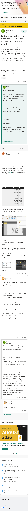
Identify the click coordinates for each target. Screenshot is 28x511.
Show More (8, 414)
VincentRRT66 (15, 466)
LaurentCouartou (9, 278)
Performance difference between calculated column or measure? (15, 471)
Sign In (24, 17)
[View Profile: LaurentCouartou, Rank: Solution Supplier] (3, 278)
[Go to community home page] (9, 17)
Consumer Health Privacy (20, 508)
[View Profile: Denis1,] (4, 87)
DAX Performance (8, 485)
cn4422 (13, 492)
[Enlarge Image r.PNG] (14, 265)
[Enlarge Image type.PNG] (14, 225)
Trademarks (3, 505)
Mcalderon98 (15, 487)
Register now (4, 12)
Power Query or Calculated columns (13, 490)
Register (20, 17)
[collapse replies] (14, 151)
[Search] (16, 17)
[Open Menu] (26, 21)
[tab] (13, 453)
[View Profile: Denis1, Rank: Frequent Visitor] (3, 31)
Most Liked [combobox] (23, 148)
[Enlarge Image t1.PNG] (13, 196)
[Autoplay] (11, 453)
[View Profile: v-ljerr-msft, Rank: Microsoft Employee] (3, 153)
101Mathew (14, 481)
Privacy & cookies (14, 503)
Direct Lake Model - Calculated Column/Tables (12, 478)
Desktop (4, 21)
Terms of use (22, 503)
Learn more (19, 26)
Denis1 (7, 30)
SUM (5, 165)
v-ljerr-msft (7, 153)
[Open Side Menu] (2, 17)
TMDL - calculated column (11, 464)
